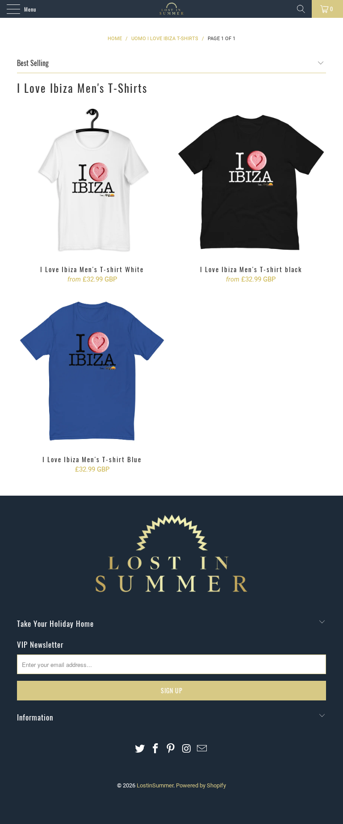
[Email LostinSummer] (202, 749)
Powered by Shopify (201, 785)
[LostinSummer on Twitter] (140, 749)
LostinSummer (155, 785)
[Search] (301, 9)
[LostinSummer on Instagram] (186, 749)
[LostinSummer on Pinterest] (171, 749)
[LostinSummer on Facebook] (155, 749)
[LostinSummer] (171, 9)
